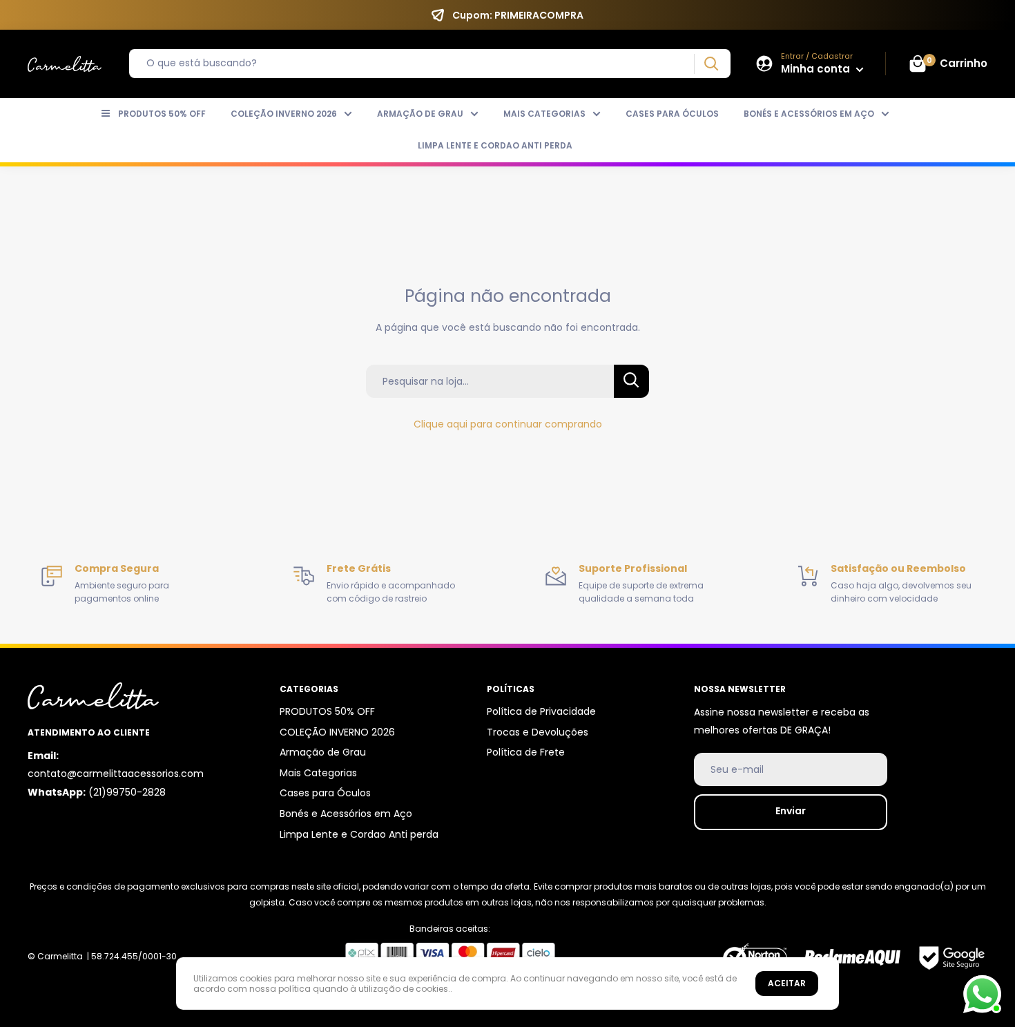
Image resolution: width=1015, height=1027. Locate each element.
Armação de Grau (420, 113)
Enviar (790, 811)
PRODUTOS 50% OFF (162, 113)
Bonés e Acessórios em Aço (809, 113)
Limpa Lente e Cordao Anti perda (495, 145)
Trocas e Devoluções (537, 732)
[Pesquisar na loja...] (631, 381)
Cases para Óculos (672, 113)
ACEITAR (787, 983)
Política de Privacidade (541, 711)
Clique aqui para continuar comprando (508, 424)
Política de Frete (526, 752)
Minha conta (817, 68)
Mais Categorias (544, 113)
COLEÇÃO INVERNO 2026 (284, 113)
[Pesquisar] (711, 64)
